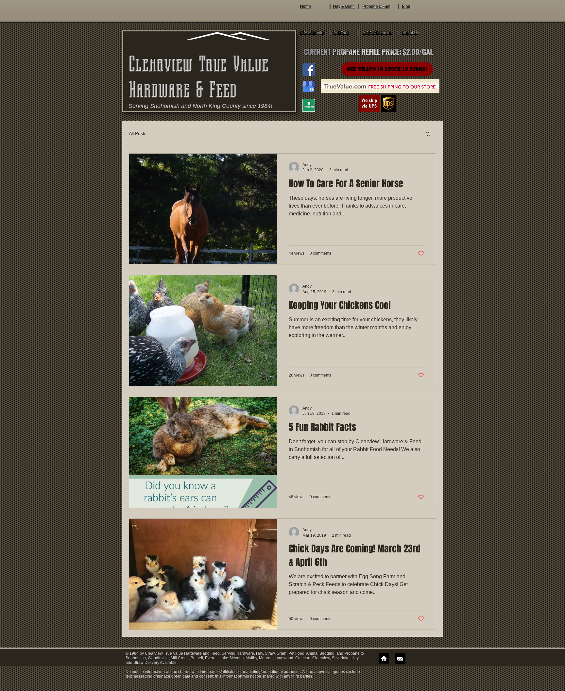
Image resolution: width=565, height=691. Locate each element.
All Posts (137, 133)
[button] (428, 134)
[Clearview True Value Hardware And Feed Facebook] (308, 69)
